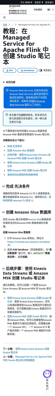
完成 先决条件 (14, 146)
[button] (9, 82)
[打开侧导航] (4, 17)
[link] (35, 24)
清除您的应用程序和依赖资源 (22, 174)
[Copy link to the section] (3, 186)
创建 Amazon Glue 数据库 (20, 150)
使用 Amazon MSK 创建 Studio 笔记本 (27, 170)
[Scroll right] (53, 9)
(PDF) (37, 104)
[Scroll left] (31, 9)
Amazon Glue (35, 219)
